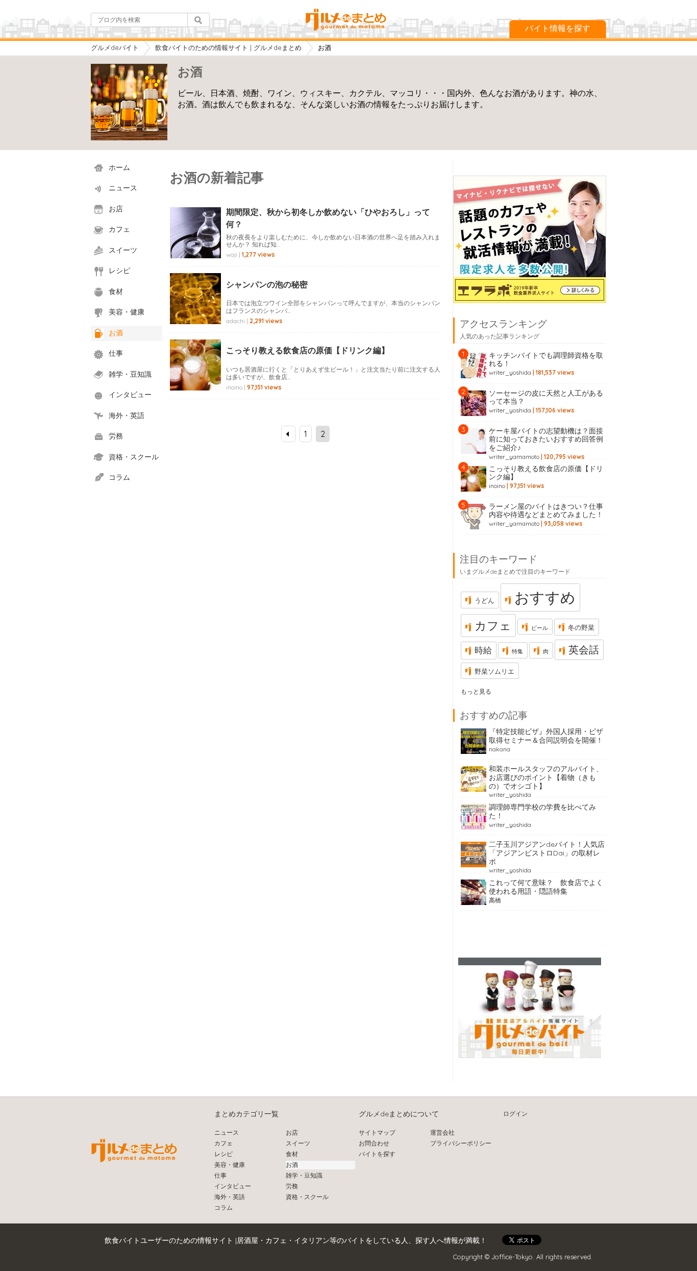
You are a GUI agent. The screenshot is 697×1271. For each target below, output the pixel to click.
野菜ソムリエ (494, 671)
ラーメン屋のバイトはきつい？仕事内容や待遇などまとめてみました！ (546, 511)
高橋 (495, 900)
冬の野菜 (581, 627)
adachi (235, 321)
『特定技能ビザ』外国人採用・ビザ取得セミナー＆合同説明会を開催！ (546, 736)
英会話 (583, 649)
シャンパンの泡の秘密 (267, 284)
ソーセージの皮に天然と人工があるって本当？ (546, 397)
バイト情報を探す (557, 28)
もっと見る (476, 691)
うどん (484, 600)
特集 (517, 651)
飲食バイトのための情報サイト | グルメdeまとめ (228, 47)
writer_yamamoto (514, 456)
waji (231, 254)
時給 (483, 650)
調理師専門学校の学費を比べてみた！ (542, 811)
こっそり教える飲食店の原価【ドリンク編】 (307, 350)
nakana (499, 749)
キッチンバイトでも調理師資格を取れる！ (546, 360)
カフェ (493, 625)
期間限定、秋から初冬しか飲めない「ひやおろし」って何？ (328, 218)
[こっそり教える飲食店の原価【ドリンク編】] (195, 376)
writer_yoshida (510, 372)
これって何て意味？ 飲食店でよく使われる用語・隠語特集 (546, 887)
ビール (539, 627)
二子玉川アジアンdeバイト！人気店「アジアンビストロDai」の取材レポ (547, 853)
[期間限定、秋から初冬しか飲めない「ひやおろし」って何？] (195, 244)
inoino (234, 387)
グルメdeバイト (115, 47)
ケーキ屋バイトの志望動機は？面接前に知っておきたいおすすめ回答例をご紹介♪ (546, 439)
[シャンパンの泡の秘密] (195, 310)
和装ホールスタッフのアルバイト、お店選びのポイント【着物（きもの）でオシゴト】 (546, 777)
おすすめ (545, 597)
